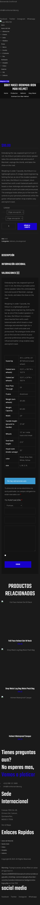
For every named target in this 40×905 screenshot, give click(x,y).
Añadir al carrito (27, 226)
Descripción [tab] (8, 255)
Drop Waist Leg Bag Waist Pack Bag (20, 688)
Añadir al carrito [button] (20, 621)
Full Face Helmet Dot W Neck (20, 640)
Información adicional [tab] (14, 264)
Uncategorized (21, 241)
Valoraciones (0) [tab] (10, 273)
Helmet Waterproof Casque (20, 736)
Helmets (12, 241)
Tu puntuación (13, 500)
